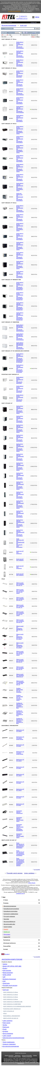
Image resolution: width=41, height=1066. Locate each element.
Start (4, 897)
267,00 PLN (34, 148)
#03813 (11, 380)
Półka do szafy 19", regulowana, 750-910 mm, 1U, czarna (19, 645)
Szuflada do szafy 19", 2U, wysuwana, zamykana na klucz (19, 705)
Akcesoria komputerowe (10, 906)
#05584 (11, 177)
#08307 (11, 660)
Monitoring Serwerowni (9, 979)
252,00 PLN (34, 100)
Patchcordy (6, 1027)
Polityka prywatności (27, 1056)
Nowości (6, 929)
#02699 (11, 697)
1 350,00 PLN (33, 447)
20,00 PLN (34, 782)
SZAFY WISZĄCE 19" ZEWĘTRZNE (12, 1004)
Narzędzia (6, 919)
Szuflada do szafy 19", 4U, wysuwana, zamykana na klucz (19, 721)
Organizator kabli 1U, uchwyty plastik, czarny (20, 835)
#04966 (11, 543)
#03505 (11, 523)
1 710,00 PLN (33, 514)
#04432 (11, 682)
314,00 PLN (34, 327)
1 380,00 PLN (33, 466)
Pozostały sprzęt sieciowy (15, 873)
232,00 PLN (34, 130)
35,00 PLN (34, 598)
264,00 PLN (34, 54)
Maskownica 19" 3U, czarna (20, 775)
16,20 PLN (34, 767)
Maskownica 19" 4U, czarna (20, 790)
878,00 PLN (34, 419)
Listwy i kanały (7, 1035)
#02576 (11, 327)
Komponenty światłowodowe (11, 913)
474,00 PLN (34, 245)
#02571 (11, 91)
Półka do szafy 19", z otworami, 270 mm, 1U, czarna (20, 613)
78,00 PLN (34, 675)
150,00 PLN (34, 713)
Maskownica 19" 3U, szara (20, 782)
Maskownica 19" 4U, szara (20, 797)
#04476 (11, 598)
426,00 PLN (34, 186)
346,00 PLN (34, 167)
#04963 (11, 236)
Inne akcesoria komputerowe (10, 1046)
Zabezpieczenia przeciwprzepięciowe (13, 1038)
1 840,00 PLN (33, 532)
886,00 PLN (34, 409)
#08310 (11, 730)
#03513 (11, 227)
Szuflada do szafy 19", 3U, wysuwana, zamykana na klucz (19, 713)
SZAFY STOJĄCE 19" (8, 1011)
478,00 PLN (34, 306)
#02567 (11, 357)
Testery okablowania (9, 1042)
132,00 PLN (34, 380)
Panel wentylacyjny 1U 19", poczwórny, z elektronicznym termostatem (20, 853)
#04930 (11, 296)
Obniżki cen (7, 931)
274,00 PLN (34, 853)
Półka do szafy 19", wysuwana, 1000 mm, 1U (20, 675)
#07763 (11, 567)
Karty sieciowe (7, 970)
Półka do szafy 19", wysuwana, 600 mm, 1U (20, 660)
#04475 (11, 584)
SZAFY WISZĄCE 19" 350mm (10, 992)
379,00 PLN (34, 62)
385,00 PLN (34, 345)
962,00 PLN (34, 438)
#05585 (11, 197)
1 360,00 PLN (33, 476)
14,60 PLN (34, 819)
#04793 (11, 812)
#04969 (11, 306)
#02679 (11, 621)
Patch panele (6, 1023)
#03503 (11, 447)
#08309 (11, 675)
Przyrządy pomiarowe (9, 916)
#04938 (11, 861)
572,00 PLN (34, 316)
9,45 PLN (34, 760)
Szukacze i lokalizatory (9, 1044)
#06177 (11, 713)
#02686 (11, 767)
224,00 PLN (34, 139)
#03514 (11, 167)
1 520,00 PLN (33, 485)
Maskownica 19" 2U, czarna (20, 760)
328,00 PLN (34, 217)
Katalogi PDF (7, 937)
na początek (37, 869)
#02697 (11, 775)
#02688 (11, 789)
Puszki (5, 1029)
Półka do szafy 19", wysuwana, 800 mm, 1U (20, 668)
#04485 (11, 54)
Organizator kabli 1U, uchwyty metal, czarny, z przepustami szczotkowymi (19, 827)
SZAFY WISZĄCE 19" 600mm (10, 999)
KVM (4, 981)
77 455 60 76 (22, 16)
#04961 (11, 118)
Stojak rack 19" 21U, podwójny (20, 559)
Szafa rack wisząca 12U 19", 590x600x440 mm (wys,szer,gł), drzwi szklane (19, 197)
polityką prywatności (14, 11)
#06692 (11, 705)
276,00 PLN (34, 109)
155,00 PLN (34, 389)
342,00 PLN (34, 177)
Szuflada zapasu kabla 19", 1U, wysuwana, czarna (19, 698)
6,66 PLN (34, 730)
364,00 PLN (34, 368)
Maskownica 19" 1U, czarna (20, 730)
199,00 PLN (34, 45)
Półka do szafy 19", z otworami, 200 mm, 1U (20, 584)
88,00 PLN (34, 668)
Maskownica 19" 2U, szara (20, 767)
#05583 (11, 158)
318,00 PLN (34, 118)
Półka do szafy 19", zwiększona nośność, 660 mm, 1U (20, 682)
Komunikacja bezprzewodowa (11, 908)
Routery (5, 968)
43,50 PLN (34, 621)
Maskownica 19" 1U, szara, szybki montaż (20, 753)
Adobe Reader (31, 882)
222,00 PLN (34, 845)
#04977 (11, 73)
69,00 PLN (34, 636)
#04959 (11, 82)
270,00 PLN (34, 208)
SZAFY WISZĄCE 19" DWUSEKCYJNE (12, 1001)
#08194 (11, 532)
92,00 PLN (34, 690)
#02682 (11, 797)
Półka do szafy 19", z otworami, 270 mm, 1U (20, 606)
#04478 (11, 636)
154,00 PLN (34, 398)
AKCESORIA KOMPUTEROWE (12, 959)
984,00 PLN (34, 428)
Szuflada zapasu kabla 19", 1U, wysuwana (19, 690)
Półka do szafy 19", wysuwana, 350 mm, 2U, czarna (20, 653)
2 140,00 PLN (33, 543)
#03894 (11, 738)
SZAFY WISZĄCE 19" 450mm (10, 997)
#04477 (11, 628)
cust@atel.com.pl (21, 18)
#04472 (11, 645)
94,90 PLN (34, 645)
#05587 (11, 419)
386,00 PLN (34, 236)
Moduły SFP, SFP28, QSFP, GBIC (12, 966)
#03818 (11, 827)
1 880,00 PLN (33, 523)
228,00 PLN (34, 91)
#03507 (11, 504)
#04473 (11, 591)
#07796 (11, 574)
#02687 (11, 782)
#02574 (11, 336)
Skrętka (5, 1025)
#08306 (11, 819)
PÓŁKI (5, 1013)
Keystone (5, 1031)
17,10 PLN (34, 812)
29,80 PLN (34, 584)
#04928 (11, 139)
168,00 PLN (34, 682)
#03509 (11, 186)
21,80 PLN (34, 827)
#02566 (11, 45)
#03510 (11, 264)
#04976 (11, 389)
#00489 (11, 835)
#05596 (11, 438)
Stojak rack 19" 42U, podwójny (20, 574)
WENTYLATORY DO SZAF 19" (10, 1018)
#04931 (11, 845)
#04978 (11, 208)
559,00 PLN (34, 264)
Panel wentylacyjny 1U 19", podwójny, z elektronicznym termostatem (20, 845)
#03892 (11, 752)
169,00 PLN (34, 720)
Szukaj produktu (8, 926)
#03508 (11, 245)
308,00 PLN (34, 861)
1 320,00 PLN (33, 457)
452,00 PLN (34, 255)
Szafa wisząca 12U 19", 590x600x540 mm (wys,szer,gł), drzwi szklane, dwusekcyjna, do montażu (19, 358)
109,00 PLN (34, 628)
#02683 (11, 804)
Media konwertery (8, 972)
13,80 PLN (34, 745)
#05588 (11, 495)
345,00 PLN (34, 336)
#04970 (11, 316)
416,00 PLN (34, 296)
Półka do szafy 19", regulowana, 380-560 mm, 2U (19, 628)
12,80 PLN (34, 835)
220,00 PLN (34, 73)
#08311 (11, 760)
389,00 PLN (34, 227)
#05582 (11, 606)
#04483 (11, 690)
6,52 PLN (34, 738)
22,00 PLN (34, 775)
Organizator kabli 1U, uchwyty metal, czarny (19, 819)
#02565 (11, 62)
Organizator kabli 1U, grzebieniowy (19, 812)
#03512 (11, 148)
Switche (5, 964)
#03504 (11, 466)
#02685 (11, 745)
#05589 (11, 514)
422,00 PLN (34, 197)
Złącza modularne (8, 1033)
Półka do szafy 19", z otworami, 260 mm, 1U (20, 599)
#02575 (11, 345)
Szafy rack (6, 990)
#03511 (11, 130)
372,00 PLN (34, 286)
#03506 (11, 485)
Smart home (6, 983)
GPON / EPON (7, 975)
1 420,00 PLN (33, 495)
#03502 (11, 428)
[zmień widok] (24, 33)
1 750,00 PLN (33, 504)
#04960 (11, 100)
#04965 (11, 274)
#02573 (11, 109)
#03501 (11, 409)
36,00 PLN (34, 606)
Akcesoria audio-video (9, 924)
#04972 (11, 559)
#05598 (11, 476)
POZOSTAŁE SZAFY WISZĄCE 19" (12, 1008)
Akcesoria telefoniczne (9, 921)
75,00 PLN (34, 653)
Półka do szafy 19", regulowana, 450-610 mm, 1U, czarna (19, 637)
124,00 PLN (34, 705)
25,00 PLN (34, 804)
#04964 (11, 255)
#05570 (11, 613)
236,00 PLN (34, 82)
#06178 (11, 720)
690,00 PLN (34, 574)
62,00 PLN (34, 660)
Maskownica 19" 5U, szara (20, 804)
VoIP (4, 977)
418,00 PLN (34, 567)
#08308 (11, 668)
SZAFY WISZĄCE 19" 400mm (10, 994)
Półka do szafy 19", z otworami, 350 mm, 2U (20, 621)
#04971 (11, 552)
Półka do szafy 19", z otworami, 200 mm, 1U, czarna (20, 591)
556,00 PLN (34, 274)
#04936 (11, 398)
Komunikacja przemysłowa (10, 911)
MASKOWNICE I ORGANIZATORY (11, 1015)
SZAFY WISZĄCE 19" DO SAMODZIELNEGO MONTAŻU (17, 1006)
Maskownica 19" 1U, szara (20, 745)
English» (7, 954)
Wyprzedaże (7, 934)
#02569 (11, 368)
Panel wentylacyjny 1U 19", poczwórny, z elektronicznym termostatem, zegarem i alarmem (20, 862)
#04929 (11, 286)
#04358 (11, 653)
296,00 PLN (34, 357)
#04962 (11, 217)
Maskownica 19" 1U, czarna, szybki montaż (20, 738)
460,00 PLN (34, 559)
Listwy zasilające (29, 873)
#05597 (11, 457)
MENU (37, 17)
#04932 (11, 853)
